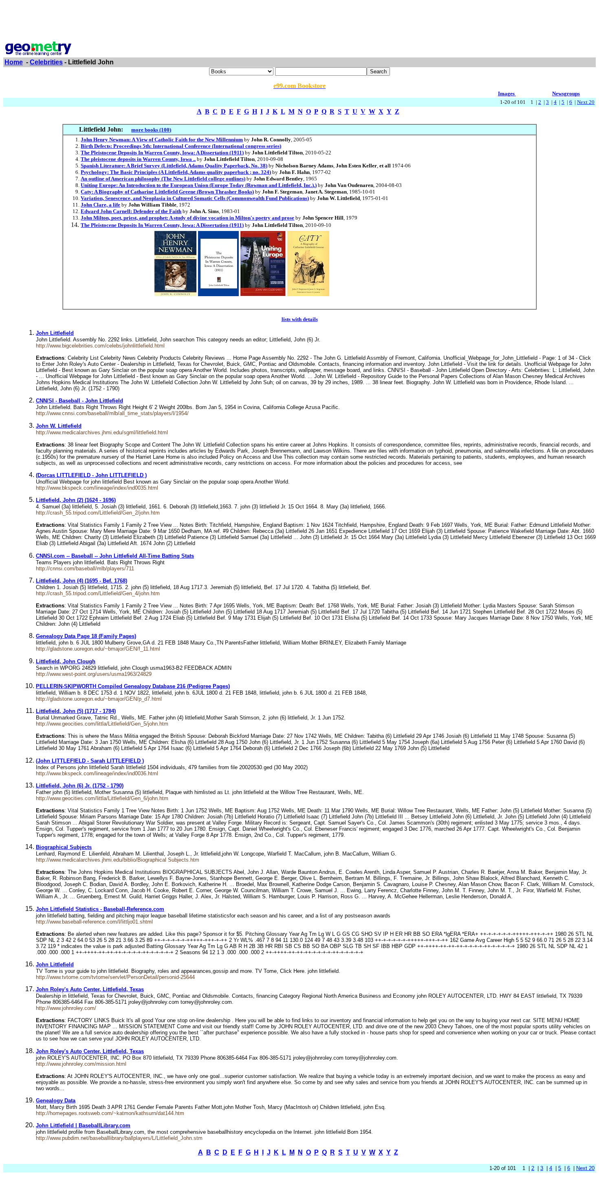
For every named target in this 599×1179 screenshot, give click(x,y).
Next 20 (586, 102)
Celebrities (46, 62)
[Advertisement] (299, 21)
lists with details (300, 319)
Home (13, 62)
